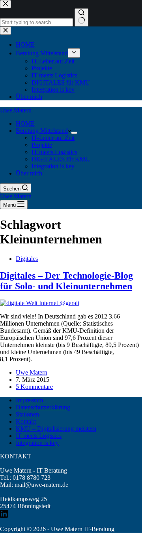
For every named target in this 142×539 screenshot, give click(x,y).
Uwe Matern (16, 110)
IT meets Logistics (54, 152)
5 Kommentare (34, 386)
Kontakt (26, 421)
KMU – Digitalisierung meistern (56, 428)
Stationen (27, 414)
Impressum (29, 400)
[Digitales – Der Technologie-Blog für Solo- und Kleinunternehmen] (39, 303)
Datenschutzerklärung (43, 407)
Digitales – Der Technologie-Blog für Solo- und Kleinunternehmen (66, 280)
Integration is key (53, 166)
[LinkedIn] (4, 515)
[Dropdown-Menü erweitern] (74, 133)
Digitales (27, 258)
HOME (25, 123)
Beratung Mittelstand (42, 130)
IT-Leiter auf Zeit (53, 137)
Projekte (42, 144)
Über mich (29, 173)
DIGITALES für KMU (61, 159)
